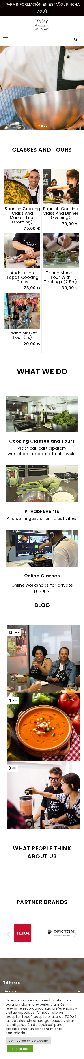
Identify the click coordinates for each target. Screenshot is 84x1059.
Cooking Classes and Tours (42, 441)
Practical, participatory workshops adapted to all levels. (42, 450)
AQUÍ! (42, 11)
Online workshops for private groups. (42, 587)
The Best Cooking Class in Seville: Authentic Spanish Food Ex (44, 805)
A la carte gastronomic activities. (42, 518)
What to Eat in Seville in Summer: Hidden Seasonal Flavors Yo (45, 737)
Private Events (42, 511)
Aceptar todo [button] (19, 1049)
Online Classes (42, 576)
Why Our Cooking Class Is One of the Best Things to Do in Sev (45, 670)
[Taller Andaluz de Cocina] (42, 25)
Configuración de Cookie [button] (28, 1040)
